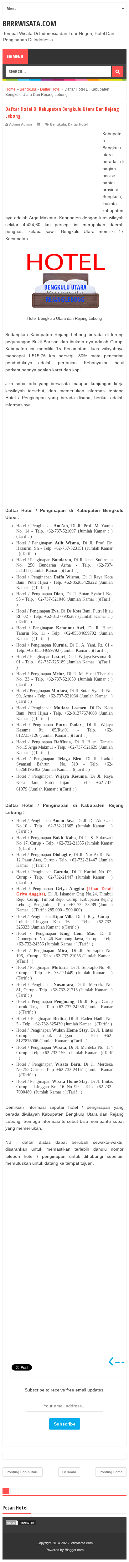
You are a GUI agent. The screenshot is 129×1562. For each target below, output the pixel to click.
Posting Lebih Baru (23, 1472)
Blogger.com (74, 1550)
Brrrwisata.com (29, 23)
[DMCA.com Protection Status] (20, 1524)
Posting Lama (111, 1472)
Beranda (69, 1472)
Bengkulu (58, 124)
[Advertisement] (52, 169)
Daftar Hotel (78, 124)
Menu (17, 56)
